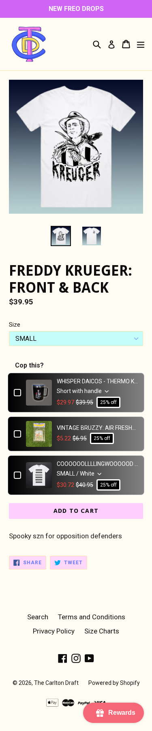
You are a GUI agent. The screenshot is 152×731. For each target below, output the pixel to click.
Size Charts (101, 631)
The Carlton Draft (56, 683)
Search (37, 617)
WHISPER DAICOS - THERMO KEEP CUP (97, 381)
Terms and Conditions (91, 617)
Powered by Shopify (114, 683)
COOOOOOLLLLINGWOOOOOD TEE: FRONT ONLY (97, 464)
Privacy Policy (54, 631)
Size (14, 324)
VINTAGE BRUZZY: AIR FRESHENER (97, 428)
